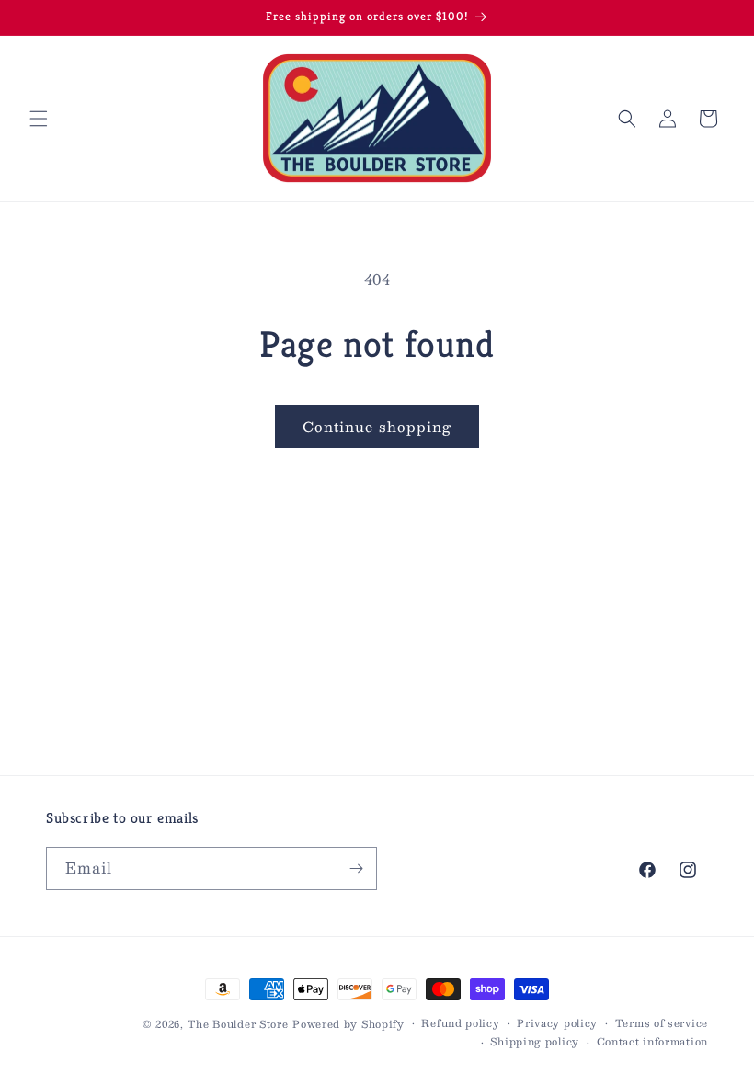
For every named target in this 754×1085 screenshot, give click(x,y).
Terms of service (661, 1023)
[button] (38, 118)
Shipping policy (534, 1042)
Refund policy (460, 1023)
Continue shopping (377, 426)
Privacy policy (557, 1023)
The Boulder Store (238, 1024)
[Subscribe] (356, 868)
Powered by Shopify (348, 1024)
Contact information (652, 1042)
